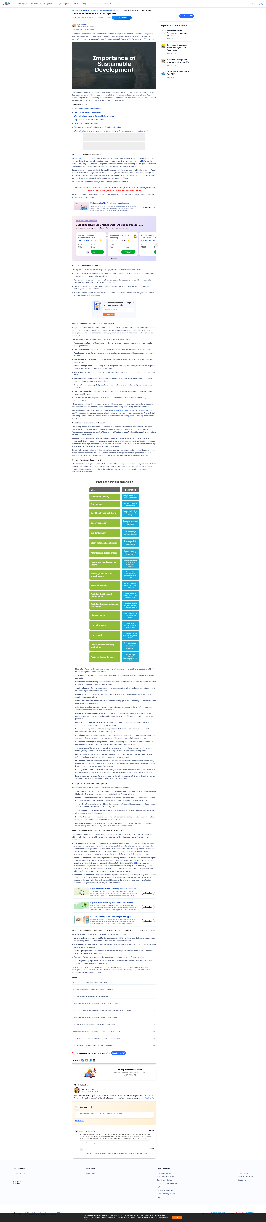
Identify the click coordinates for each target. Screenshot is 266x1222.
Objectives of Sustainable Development (89, 120)
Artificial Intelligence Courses (167, 1183)
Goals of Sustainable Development (87, 123)
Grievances (242, 1180)
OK (177, 1218)
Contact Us (92, 1173)
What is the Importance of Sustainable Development (94, 116)
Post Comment (79, 1120)
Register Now (108, 314)
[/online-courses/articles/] (73, 10)
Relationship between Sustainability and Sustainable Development (99, 127)
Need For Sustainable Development (87, 112)
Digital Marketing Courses (166, 1194)
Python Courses (162, 1187)
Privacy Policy (158, 1217)
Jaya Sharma (87, 1089)
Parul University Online (85, 240)
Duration (93, 245)
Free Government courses (166, 1176)
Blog (158, 1197)
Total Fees (81, 245)
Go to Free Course (128, 251)
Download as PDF (186, 16)
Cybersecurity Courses (165, 1190)
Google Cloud (114, 240)
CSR (135, 863)
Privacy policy (243, 1173)
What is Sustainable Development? (87, 109)
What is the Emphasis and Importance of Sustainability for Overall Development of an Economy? (111, 131)
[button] (88, 252)
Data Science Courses (164, 1180)
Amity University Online (148, 240)
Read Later (149, 207)
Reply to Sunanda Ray (87, 1143)
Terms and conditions (245, 1176)
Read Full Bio (149, 1098)
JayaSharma (81, 24)
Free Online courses (164, 1173)
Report (151, 1130)
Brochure (99, 252)
